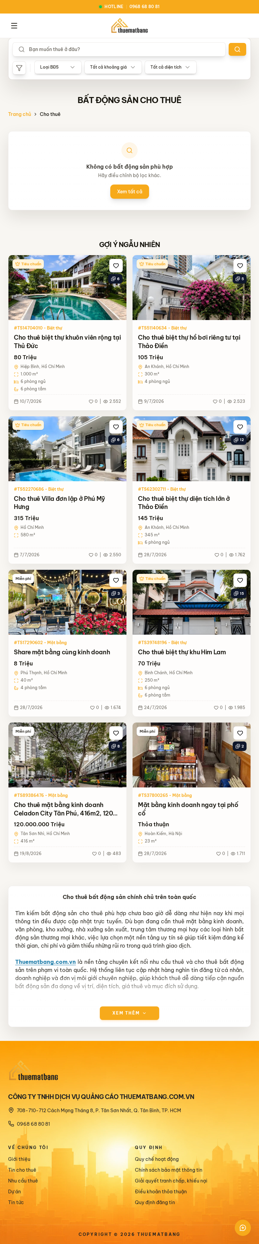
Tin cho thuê (22, 1170)
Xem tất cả (129, 192)
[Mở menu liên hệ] (243, 1228)
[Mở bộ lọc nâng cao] (19, 68)
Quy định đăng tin (155, 1202)
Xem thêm (126, 1013)
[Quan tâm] (116, 265)
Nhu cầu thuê (23, 1181)
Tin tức (16, 1202)
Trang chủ (19, 114)
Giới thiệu (19, 1159)
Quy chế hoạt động (157, 1159)
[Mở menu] (14, 26)
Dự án (14, 1192)
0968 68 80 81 (33, 1124)
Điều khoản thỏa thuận (161, 1192)
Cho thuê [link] (50, 114)
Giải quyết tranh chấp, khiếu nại (171, 1181)
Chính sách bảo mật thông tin (168, 1170)
